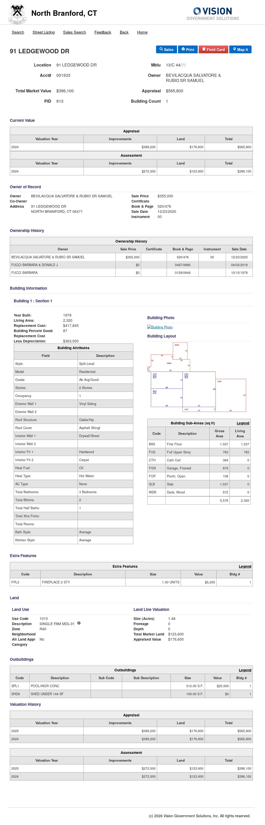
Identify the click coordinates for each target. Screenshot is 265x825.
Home (142, 32)
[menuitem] (18, 31)
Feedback (102, 32)
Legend (243, 422)
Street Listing (44, 32)
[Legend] (79, 623)
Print (189, 49)
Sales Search (74, 32)
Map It (242, 49)
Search (18, 32)
